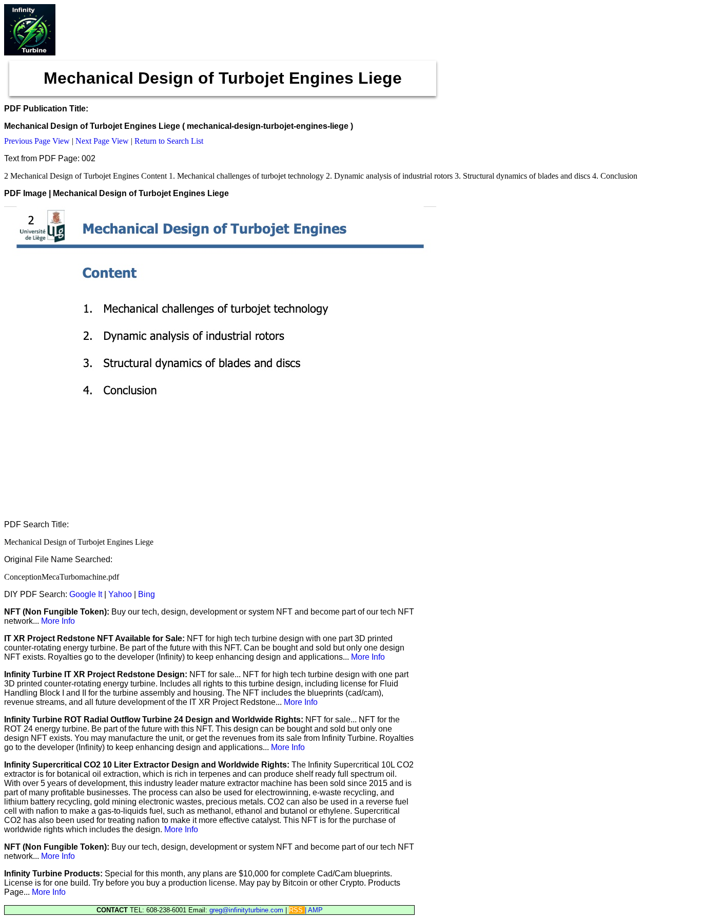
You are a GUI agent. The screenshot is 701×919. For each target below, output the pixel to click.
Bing (146, 594)
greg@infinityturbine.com (247, 910)
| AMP (314, 910)
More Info (58, 621)
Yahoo (120, 594)
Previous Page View (37, 141)
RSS (297, 910)
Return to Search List (168, 141)
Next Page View (102, 141)
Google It (85, 594)
